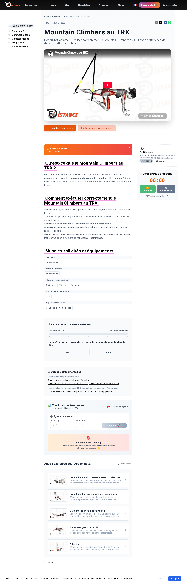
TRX (48, 296)
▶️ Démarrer (148, 189)
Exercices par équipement (100, 391)
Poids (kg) (55, 420)
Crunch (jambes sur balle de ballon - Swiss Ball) (69, 380)
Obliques (50, 285)
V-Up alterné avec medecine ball (104, 383)
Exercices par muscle (76, 391)
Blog (67, 5)
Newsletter (84, 5)
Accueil (47, 16)
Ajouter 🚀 (114, 425)
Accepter (175, 578)
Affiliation (104, 5)
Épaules (75, 285)
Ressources (31, 5)
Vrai (68, 352)
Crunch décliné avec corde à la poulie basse (68, 383)
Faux (108, 352)
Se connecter (171, 5)
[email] (156, 22)
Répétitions (81, 420)
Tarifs (52, 5)
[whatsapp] (169, 22)
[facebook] (165, 22)
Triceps (62, 285)
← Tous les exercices (20, 25)
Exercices (58, 16)
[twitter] (160, 22)
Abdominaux (52, 274)
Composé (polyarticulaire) (58, 308)
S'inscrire (160, 161)
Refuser (162, 579)
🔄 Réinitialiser (166, 189)
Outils (121, 5)
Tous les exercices (56, 391)
